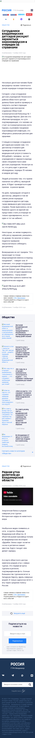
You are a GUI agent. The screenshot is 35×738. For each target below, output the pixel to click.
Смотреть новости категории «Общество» (13, 452)
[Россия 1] (6, 15)
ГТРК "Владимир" (19, 298)
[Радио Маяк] (29, 16)
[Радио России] (21, 15)
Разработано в (17, 691)
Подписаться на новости (17, 625)
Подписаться (17, 641)
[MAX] (21, 19)
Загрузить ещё (19, 613)
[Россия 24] (13, 15)
